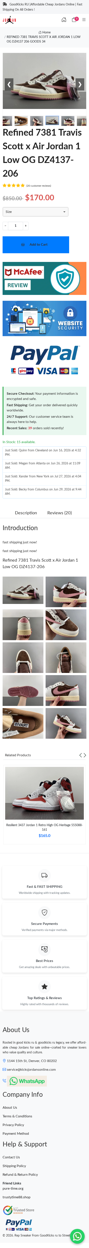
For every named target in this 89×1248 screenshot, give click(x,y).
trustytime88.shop (16, 1197)
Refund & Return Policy (20, 1174)
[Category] (84, 20)
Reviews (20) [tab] (59, 513)
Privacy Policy (13, 1125)
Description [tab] (26, 513)
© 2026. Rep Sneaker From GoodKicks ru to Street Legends (42, 1235)
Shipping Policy (14, 1166)
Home (46, 32)
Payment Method (16, 1133)
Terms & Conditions (17, 1116)
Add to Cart (39, 244)
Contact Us (11, 1157)
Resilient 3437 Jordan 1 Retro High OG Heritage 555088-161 (44, 827)
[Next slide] (84, 755)
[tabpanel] (44, 806)
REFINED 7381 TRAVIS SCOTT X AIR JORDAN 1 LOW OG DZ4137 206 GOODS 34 (44, 39)
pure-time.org (13, 1188)
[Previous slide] (80, 755)
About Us (10, 1107)
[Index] (64, 20)
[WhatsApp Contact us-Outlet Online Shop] (77, 1236)
